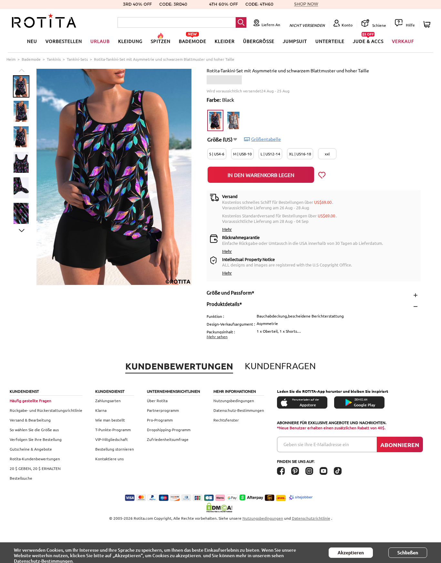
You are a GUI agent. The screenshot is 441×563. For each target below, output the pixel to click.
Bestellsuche (21, 478)
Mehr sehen (217, 336)
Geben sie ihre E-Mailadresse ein (316, 444)
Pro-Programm (160, 419)
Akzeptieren (351, 552)
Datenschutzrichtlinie (311, 518)
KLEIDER (225, 41)
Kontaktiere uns (109, 458)
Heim (10, 59)
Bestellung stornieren (114, 449)
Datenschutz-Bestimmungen (238, 410)
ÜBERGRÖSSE (258, 41)
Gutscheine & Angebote (31, 449)
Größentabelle (266, 139)
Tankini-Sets (77, 59)
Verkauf (403, 41)
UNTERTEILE (329, 41)
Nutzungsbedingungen (233, 400)
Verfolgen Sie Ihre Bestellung (36, 439)
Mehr (227, 229)
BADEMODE (192, 41)
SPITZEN (160, 41)
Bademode (31, 59)
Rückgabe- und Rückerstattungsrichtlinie (46, 410)
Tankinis (54, 59)
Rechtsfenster (226, 419)
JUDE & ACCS (368, 41)
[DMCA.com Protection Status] (220, 507)
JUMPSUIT (295, 41)
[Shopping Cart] (428, 24)
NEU (32, 41)
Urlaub (100, 41)
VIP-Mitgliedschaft (111, 439)
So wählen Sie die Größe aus (34, 429)
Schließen (407, 552)
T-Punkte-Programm (113, 429)
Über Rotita (157, 400)
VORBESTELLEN (64, 41)
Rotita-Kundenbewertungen (35, 458)
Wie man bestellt (110, 419)
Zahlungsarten (108, 400)
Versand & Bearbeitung (30, 419)
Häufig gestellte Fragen (30, 400)
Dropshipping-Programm (168, 429)
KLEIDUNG (130, 41)
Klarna (101, 410)
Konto (347, 25)
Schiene (378, 25)
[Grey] (233, 120)
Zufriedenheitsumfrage (168, 439)
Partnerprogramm (163, 410)
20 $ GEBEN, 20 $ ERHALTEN (35, 468)
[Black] (215, 120)
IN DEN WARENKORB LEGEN (261, 175)
